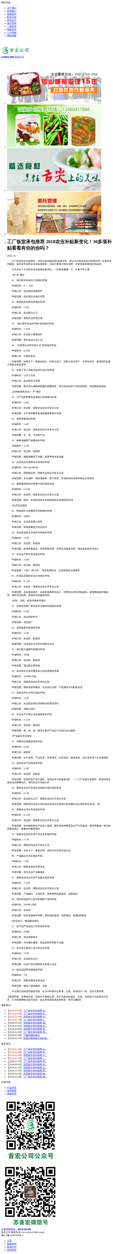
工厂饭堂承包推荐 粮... (35, 1077)
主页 (9, 1241)
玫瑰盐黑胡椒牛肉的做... (36, 1038)
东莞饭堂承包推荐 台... (35, 1026)
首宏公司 (12, 57)
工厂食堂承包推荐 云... (35, 1010)
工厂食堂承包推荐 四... (35, 1032)
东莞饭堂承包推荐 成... (35, 1023)
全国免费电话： (16, 1229)
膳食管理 (11, 1094)
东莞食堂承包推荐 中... (35, 1017)
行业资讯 (11, 1087)
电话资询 (11, 1250)
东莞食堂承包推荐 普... (35, 1029)
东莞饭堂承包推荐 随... (35, 1073)
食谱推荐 (11, 1090)
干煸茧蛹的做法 (31, 1035)
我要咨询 (11, 1244)
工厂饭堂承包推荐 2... (34, 1020)
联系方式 (11, 1247)
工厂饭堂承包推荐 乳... (35, 1013)
